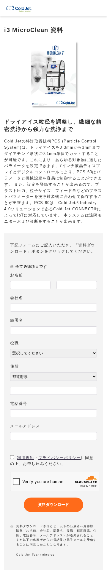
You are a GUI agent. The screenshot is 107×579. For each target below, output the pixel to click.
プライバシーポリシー (59, 457)
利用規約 (25, 457)
